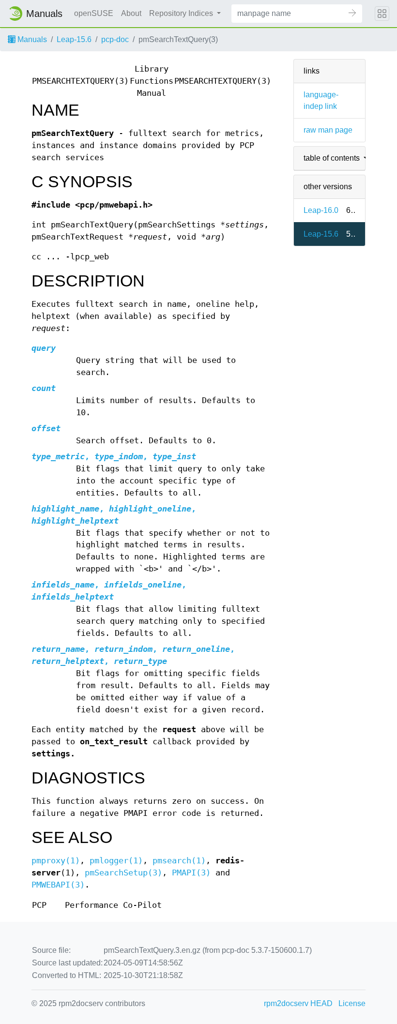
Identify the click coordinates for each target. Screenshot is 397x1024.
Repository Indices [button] (182, 13)
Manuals (31, 39)
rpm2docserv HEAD (298, 1003)
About (131, 13)
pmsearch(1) (179, 860)
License (352, 1003)
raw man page (328, 130)
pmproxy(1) (55, 860)
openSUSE (93, 13)
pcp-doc (115, 39)
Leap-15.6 (74, 39)
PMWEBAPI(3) (58, 884)
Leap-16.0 (321, 210)
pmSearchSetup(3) (123, 872)
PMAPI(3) (191, 872)
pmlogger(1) (116, 860)
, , (113, 456)
